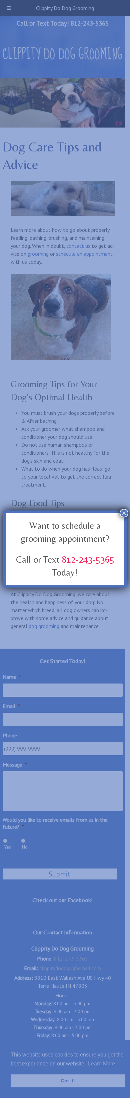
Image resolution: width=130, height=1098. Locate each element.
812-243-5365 (88, 559)
